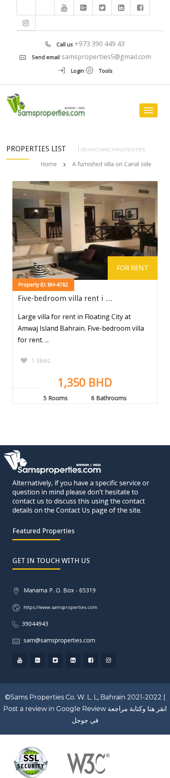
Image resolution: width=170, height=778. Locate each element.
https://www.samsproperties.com (60, 607)
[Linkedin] (121, 7)
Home (48, 164)
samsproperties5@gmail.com (106, 56)
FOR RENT (133, 267)
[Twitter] (102, 7)
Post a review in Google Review (54, 709)
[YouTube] (64, 7)
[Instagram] (26, 22)
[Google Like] (83, 7)
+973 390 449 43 (100, 43)
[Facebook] (140, 7)
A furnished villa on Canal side (111, 164)
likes (40, 360)
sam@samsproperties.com (59, 640)
